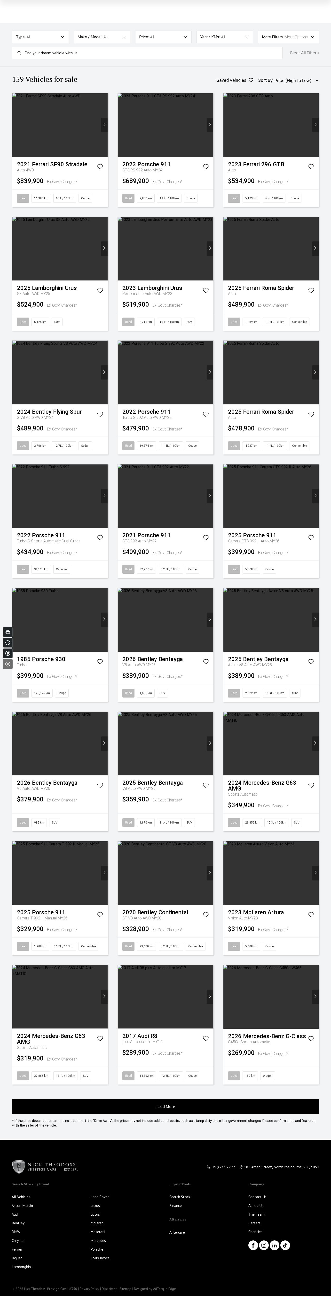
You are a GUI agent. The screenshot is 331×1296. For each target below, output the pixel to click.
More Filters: (273, 37)
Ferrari (17, 1249)
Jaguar (17, 1257)
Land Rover (99, 1196)
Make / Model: (90, 37)
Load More (165, 1106)
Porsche (96, 1249)
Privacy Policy (89, 1289)
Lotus (95, 1214)
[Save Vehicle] (100, 167)
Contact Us (257, 1196)
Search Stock (179, 1196)
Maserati (97, 1231)
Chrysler (18, 1240)
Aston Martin (22, 1205)
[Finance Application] (8, 653)
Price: (144, 37)
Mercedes (98, 1240)
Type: (20, 37)
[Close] (8, 664)
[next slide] (104, 125)
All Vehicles (21, 1196)
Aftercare (177, 1232)
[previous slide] (15, 125)
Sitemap (125, 1289)
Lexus (95, 1205)
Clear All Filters (304, 52)
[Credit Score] (8, 643)
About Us (255, 1205)
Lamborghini (22, 1266)
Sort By (265, 80)
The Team (256, 1214)
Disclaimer (109, 1289)
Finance (175, 1205)
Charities (255, 1231)
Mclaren (96, 1222)
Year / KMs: (210, 37)
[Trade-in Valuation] (8, 632)
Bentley (18, 1222)
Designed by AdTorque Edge (155, 1289)
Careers (254, 1222)
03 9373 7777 (223, 1166)
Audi (15, 1214)
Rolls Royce (100, 1257)
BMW (16, 1231)
